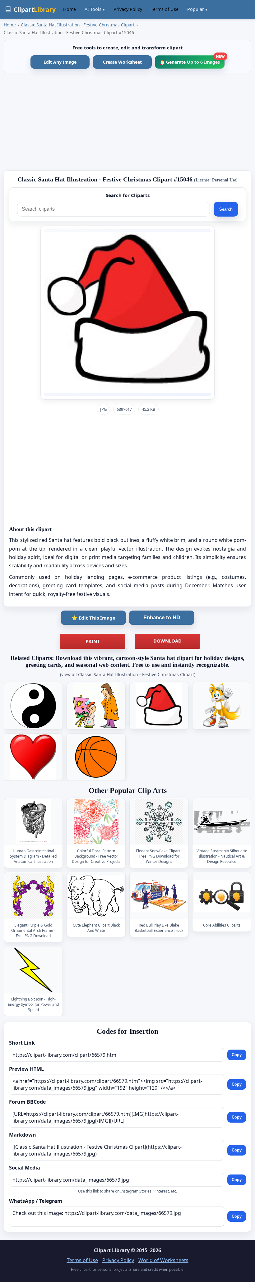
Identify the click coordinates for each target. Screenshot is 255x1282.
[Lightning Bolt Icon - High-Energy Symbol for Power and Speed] (33, 969)
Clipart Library (112, 1250)
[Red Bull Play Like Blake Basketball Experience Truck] (159, 895)
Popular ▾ (197, 9)
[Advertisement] (127, 121)
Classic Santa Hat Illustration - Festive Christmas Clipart (78, 25)
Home (69, 9)
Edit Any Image (60, 62)
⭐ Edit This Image (93, 618)
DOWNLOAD (167, 641)
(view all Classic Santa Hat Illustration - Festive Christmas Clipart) (127, 674)
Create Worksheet (122, 62)
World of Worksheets (163, 1260)
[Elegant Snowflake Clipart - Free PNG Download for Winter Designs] (159, 821)
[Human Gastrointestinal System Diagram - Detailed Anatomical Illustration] (33, 821)
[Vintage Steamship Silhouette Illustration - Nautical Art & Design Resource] (222, 821)
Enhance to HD (161, 617)
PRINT (93, 641)
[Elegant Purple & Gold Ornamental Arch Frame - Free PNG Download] (33, 895)
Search (226, 209)
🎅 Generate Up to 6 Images (192, 60)
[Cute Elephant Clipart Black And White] (96, 895)
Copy (237, 1055)
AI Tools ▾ (95, 9)
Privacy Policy (128, 9)
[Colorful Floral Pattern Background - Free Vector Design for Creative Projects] (96, 821)
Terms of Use (164, 9)
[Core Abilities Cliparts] (222, 895)
